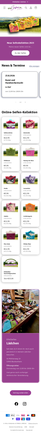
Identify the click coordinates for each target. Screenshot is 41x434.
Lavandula (26, 188)
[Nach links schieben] (15, 102)
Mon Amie (7, 244)
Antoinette (26, 133)
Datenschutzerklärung (15, 427)
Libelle (6, 216)
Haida (6, 188)
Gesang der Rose (28, 160)
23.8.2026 (10, 75)
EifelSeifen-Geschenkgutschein (10, 272)
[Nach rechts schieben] (25, 102)
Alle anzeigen (34, 66)
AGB (25, 427)
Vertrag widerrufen (20, 393)
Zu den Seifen (20, 53)
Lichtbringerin (27, 216)
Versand (31, 427)
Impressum (29, 430)
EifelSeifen (11, 423)
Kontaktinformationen (17, 430)
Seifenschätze (8, 133)
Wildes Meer (27, 244)
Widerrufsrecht (33, 423)
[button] (4, 7)
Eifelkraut (7, 160)
